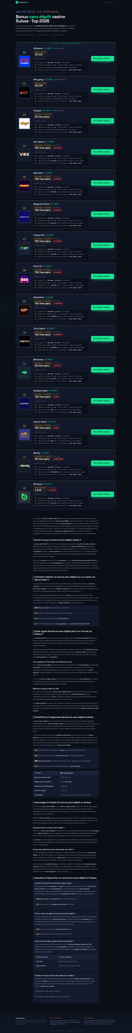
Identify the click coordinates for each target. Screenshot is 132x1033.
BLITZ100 (58, 148)
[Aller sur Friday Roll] (24, 248)
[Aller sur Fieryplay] (24, 92)
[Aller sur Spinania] (24, 185)
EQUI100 (58, 210)
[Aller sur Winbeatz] (24, 372)
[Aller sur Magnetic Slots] (24, 216)
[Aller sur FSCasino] (24, 61)
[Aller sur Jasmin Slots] (24, 434)
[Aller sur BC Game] (24, 496)
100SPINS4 (59, 303)
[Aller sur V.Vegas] (24, 123)
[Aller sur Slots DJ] (24, 279)
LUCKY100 (58, 241)
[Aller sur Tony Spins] (24, 341)
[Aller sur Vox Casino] (24, 154)
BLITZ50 (58, 365)
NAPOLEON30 (59, 459)
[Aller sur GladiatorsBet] (24, 403)
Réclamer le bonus (101, 58)
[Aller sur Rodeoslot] (24, 310)
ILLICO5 (53, 490)
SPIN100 (58, 179)
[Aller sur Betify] (24, 465)
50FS (57, 397)
